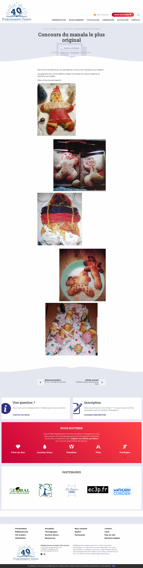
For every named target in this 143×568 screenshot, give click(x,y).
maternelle (104, 547)
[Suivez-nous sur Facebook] (42, 554)
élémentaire (77, 550)
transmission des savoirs (100, 554)
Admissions (108, 20)
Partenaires (80, 535)
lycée (97, 550)
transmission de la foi (109, 550)
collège (87, 550)
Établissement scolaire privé (83, 545)
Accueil (45, 29)
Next (135, 491)
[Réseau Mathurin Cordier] (98, 491)
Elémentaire (86, 52)
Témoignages (51, 532)
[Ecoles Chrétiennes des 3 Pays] (72, 491)
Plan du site (110, 535)
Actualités (122, 20)
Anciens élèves (52, 535)
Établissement (76, 20)
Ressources (50, 538)
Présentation (59, 20)
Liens (107, 532)
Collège (62, 52)
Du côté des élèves (65, 29)
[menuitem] (58, 20)
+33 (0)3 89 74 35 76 (50, 551)
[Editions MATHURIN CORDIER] (45, 491)
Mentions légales (112, 538)
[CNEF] (124, 490)
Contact (135, 20)
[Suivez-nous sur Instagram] (45, 554)
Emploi (78, 532)
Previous (8, 491)
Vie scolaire (93, 20)
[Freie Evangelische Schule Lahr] (19, 491)
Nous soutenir (121, 15)
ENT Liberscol (103, 15)
